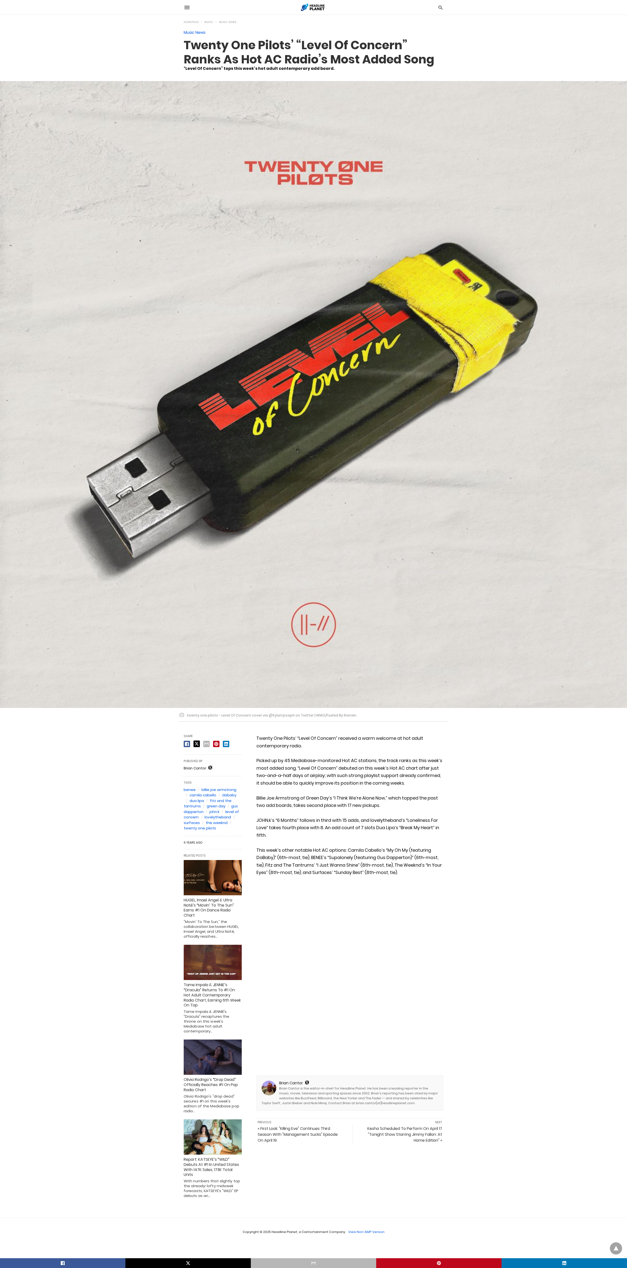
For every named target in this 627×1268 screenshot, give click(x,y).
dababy (229, 795)
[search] (440, 7)
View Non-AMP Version (366, 1232)
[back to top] (616, 1248)
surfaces (192, 822)
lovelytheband (218, 817)
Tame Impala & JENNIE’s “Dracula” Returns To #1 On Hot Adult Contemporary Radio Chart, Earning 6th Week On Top (212, 995)
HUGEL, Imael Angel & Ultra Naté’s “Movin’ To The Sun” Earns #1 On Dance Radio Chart (209, 907)
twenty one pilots (200, 828)
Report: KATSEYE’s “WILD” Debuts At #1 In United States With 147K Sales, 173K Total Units (211, 1167)
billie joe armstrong (219, 789)
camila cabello (203, 795)
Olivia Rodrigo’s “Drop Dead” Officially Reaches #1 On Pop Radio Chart (211, 1085)
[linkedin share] (226, 744)
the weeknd (217, 822)
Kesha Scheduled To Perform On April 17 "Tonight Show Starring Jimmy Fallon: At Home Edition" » (404, 1134)
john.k (214, 811)
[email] (313, 1263)
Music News (227, 22)
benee (190, 789)
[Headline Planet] (313, 7)
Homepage (191, 22)
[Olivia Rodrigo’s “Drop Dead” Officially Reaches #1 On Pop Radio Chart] (213, 1057)
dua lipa (197, 800)
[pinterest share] (216, 744)
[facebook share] (187, 744)
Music (209, 22)
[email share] (206, 744)
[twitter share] (196, 744)
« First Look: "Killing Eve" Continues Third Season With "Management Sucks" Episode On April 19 (298, 1134)
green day (216, 806)
